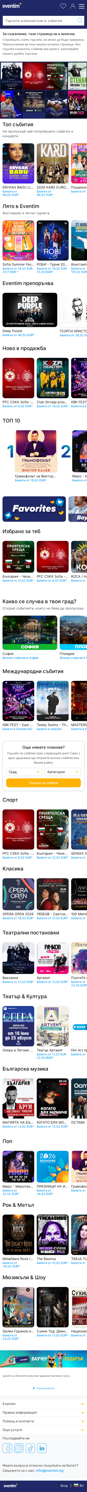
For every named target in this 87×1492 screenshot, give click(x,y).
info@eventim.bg (50, 1470)
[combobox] (39, 21)
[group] (43, 1358)
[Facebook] (7, 1448)
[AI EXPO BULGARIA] (56, 104)
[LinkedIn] (42, 1448)
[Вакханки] (11, 76)
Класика (13, 869)
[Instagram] (19, 1448)
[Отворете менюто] (81, 6)
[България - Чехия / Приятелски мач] (56, 76)
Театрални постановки (31, 933)
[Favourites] (34, 509)
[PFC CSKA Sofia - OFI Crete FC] (34, 76)
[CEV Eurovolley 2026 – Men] (11, 104)
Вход (64, 1485)
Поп (7, 1141)
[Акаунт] (73, 6)
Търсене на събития (43, 783)
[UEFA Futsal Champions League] (34, 101)
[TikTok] (30, 1448)
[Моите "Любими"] (63, 6)
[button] (43, 1388)
